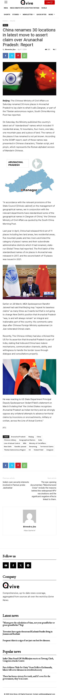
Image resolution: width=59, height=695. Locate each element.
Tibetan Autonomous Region (15, 450)
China (39, 437)
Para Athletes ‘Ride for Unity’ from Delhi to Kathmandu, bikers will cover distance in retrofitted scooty (27, 668)
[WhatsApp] (24, 55)
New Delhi (8, 446)
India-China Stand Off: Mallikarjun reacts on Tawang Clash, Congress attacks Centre (28, 659)
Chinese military (10, 440)
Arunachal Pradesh (18, 437)
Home (5, 21)
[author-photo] (29, 523)
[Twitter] (12, 55)
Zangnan (49, 450)
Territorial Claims (46, 446)
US (30, 450)
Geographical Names (27, 440)
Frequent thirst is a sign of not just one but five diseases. (26, 640)
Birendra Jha (10, 49)
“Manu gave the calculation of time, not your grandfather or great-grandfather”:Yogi (29, 624)
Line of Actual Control (12, 443)
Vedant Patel (38, 450)
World (12, 21)
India (40, 440)
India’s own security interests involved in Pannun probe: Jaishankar (16, 485)
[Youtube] (6, 565)
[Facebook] (5, 55)
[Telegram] (28, 565)
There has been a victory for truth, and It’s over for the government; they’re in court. (26, 677)
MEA (24, 443)
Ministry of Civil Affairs (37, 443)
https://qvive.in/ (29, 530)
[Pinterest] (18, 55)
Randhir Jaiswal (20, 446)
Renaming (33, 446)
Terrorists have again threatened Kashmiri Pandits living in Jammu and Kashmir (27, 632)
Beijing (31, 437)
